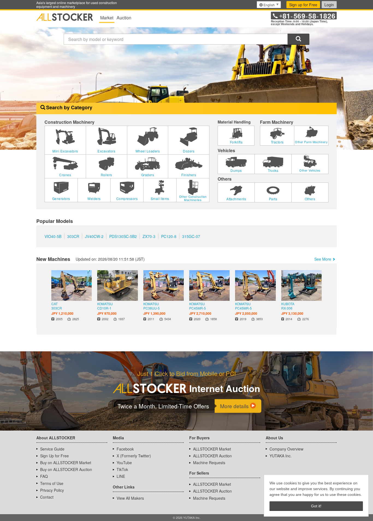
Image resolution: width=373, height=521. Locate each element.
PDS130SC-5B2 (123, 236)
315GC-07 (191, 236)
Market (106, 17)
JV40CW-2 (94, 236)
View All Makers (130, 498)
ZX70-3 (149, 236)
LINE (121, 476)
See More (322, 259)
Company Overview (286, 449)
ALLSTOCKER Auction (212, 455)
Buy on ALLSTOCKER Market (65, 462)
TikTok (122, 469)
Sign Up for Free (54, 455)
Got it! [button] (316, 506)
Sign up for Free (303, 4)
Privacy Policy (52, 490)
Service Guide (52, 449)
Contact (47, 497)
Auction (124, 17)
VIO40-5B (53, 236)
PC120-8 (168, 236)
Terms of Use (51, 483)
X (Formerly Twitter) (134, 455)
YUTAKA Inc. (281, 455)
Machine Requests (209, 462)
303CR (73, 236)
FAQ (44, 476)
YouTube (124, 462)
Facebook (125, 449)
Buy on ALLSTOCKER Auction (66, 469)
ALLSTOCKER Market (212, 449)
